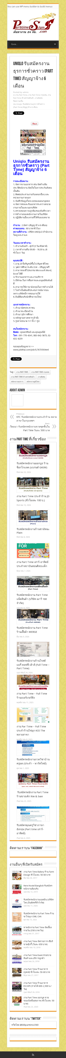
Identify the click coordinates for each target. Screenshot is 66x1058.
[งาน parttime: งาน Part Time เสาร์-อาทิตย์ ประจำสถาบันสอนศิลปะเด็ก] (33, 550)
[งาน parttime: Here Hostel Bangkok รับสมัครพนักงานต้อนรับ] (16, 889)
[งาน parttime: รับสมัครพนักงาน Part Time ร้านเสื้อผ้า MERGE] (33, 616)
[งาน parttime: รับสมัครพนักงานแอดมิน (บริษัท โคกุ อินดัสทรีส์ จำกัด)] (16, 903)
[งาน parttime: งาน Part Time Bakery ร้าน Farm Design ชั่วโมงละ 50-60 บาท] (16, 875)
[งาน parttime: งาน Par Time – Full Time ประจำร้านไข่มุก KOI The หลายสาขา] (33, 715)
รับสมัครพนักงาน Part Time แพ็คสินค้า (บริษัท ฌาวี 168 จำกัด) (32, 599)
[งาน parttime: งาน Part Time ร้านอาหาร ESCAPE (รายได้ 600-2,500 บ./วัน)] (16, 986)
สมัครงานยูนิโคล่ (33, 382)
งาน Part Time (21, 95)
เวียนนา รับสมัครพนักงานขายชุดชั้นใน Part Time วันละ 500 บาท (29, 427)
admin (26, 92)
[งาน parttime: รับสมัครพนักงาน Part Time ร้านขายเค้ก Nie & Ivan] (33, 780)
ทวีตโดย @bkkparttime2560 (25, 1025)
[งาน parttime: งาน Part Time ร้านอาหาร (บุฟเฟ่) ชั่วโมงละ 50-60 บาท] (16, 972)
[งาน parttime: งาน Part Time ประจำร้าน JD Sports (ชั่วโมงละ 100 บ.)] (33, 484)
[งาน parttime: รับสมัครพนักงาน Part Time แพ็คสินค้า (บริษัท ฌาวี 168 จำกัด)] (33, 583)
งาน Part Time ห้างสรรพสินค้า (23, 377)
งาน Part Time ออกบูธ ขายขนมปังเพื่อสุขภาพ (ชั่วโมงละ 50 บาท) (39, 1000)
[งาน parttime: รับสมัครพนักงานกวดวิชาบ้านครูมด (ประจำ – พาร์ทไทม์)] (33, 748)
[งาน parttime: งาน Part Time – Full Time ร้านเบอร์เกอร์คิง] (33, 682)
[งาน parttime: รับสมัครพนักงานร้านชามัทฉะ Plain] (33, 517)
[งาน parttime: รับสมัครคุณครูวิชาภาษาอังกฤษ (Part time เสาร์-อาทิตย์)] (33, 813)
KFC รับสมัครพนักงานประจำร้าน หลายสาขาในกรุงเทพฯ (36, 417)
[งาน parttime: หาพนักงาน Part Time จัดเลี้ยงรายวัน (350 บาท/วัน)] (16, 931)
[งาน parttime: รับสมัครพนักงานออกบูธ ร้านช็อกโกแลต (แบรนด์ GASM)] (33, 452)
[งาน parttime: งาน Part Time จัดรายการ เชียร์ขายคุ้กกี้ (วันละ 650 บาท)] (16, 944)
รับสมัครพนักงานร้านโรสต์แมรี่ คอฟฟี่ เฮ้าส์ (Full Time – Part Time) (33, 664)
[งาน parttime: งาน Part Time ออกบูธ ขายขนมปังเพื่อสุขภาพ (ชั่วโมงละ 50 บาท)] (16, 1001)
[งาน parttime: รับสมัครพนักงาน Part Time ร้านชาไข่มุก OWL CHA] (16, 917)
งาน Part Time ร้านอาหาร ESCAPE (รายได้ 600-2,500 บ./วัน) (37, 986)
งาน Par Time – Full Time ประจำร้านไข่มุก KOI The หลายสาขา (31, 730)
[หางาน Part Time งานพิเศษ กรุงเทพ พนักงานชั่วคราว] (33, 32)
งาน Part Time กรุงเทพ (37, 95)
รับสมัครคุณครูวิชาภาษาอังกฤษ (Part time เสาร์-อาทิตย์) (30, 829)
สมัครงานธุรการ (17, 382)
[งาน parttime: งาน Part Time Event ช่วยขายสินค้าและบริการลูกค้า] (16, 958)
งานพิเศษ (38, 98)
